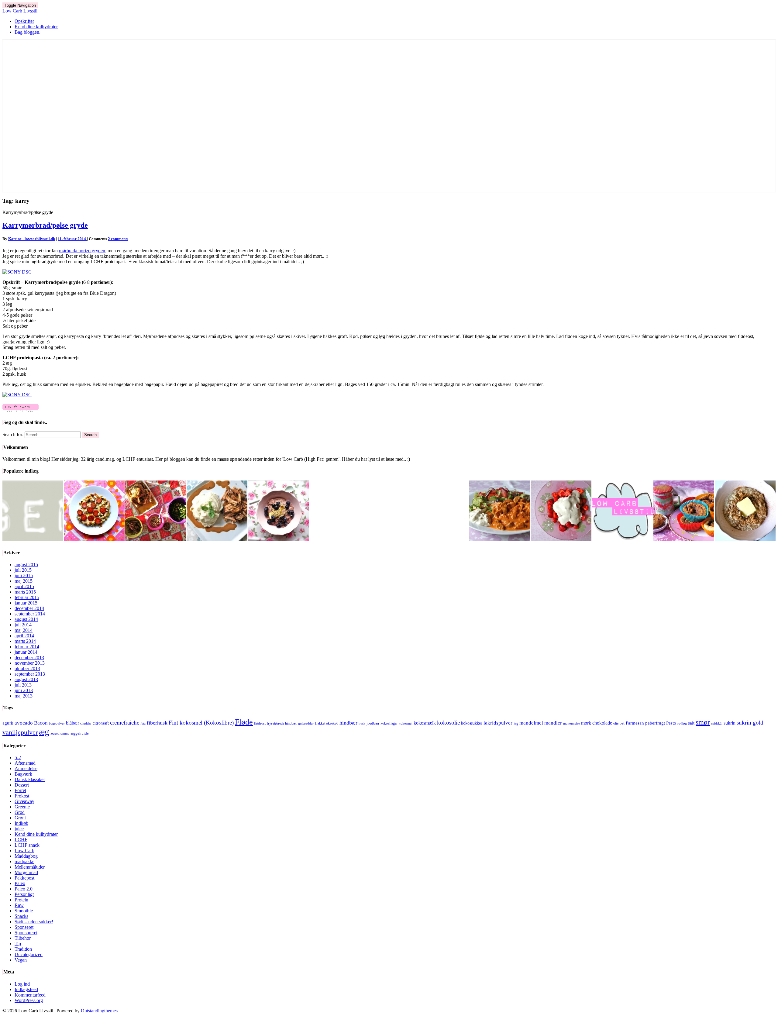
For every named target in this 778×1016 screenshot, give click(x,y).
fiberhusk (157, 723)
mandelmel (531, 723)
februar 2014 (27, 646)
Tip (18, 943)
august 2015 (26, 564)
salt (691, 723)
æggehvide (80, 733)
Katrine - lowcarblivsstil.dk (31, 238)
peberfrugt (655, 723)
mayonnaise (571, 723)
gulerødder (306, 723)
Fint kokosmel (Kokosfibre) (201, 722)
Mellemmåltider (30, 867)
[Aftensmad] (217, 511)
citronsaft (101, 723)
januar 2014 (26, 652)
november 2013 (30, 663)
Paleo (20, 883)
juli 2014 (23, 624)
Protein (21, 899)
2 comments (118, 238)
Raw (19, 905)
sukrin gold (750, 722)
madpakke (24, 861)
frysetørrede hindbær (282, 723)
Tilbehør (23, 938)
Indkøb (21, 823)
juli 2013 (23, 684)
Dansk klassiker (30, 779)
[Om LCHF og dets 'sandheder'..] (622, 511)
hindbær (348, 723)
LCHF (21, 839)
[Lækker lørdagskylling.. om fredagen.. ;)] (155, 511)
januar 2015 (26, 602)
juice (19, 828)
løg (516, 723)
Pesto (671, 723)
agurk (7, 723)
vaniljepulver (20, 732)
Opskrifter (24, 21)
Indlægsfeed (26, 989)
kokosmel (405, 723)
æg (44, 731)
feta (143, 723)
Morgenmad (26, 872)
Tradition (23, 949)
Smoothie (24, 910)
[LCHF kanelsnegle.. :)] (683, 511)
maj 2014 (24, 630)
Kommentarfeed (30, 994)
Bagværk (23, 774)
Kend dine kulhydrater (36, 26)
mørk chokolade (596, 723)
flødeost (260, 723)
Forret (20, 790)
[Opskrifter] (32, 511)
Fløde (244, 721)
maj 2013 (24, 695)
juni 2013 (24, 690)
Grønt (20, 817)
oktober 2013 (27, 668)
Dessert (22, 784)
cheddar (85, 723)
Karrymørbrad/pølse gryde (45, 225)
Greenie (22, 806)
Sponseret (24, 927)
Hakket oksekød (326, 723)
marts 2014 (25, 641)
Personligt (24, 894)
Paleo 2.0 (24, 888)
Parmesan (635, 723)
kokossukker (471, 723)
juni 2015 (24, 575)
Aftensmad (25, 763)
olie (615, 723)
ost (622, 723)
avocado (24, 723)
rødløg (682, 723)
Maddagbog (26, 856)
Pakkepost (24, 877)
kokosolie (448, 722)
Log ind (22, 984)
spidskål (716, 723)
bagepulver (57, 723)
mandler (553, 723)
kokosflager (389, 723)
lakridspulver (498, 723)
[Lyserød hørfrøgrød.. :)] (278, 511)
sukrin (729, 722)
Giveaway (24, 801)
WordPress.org (29, 1000)
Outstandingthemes (99, 1010)
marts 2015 (25, 591)
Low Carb (24, 850)
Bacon (41, 723)
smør (703, 722)
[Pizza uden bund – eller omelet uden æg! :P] (94, 511)
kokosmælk (425, 722)
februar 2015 (27, 597)
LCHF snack (27, 845)
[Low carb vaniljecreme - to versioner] (561, 511)
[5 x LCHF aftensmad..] (499, 511)
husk (362, 723)
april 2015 (24, 586)
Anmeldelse (26, 768)
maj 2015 (24, 581)
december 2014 (29, 608)
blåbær (72, 722)
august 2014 (26, 619)
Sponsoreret (26, 932)
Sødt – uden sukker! (34, 921)
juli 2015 (23, 570)
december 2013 (29, 657)
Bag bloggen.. (28, 32)
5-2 (18, 757)
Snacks (21, 916)
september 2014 (30, 613)
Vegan (21, 960)
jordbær (373, 723)
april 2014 (24, 635)
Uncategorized (29, 954)
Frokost (22, 795)
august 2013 (26, 679)
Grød (20, 812)
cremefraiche (124, 722)
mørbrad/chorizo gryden (82, 250)
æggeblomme (59, 733)
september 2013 (30, 674)
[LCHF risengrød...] (745, 511)
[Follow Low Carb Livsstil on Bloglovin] (20, 410)
